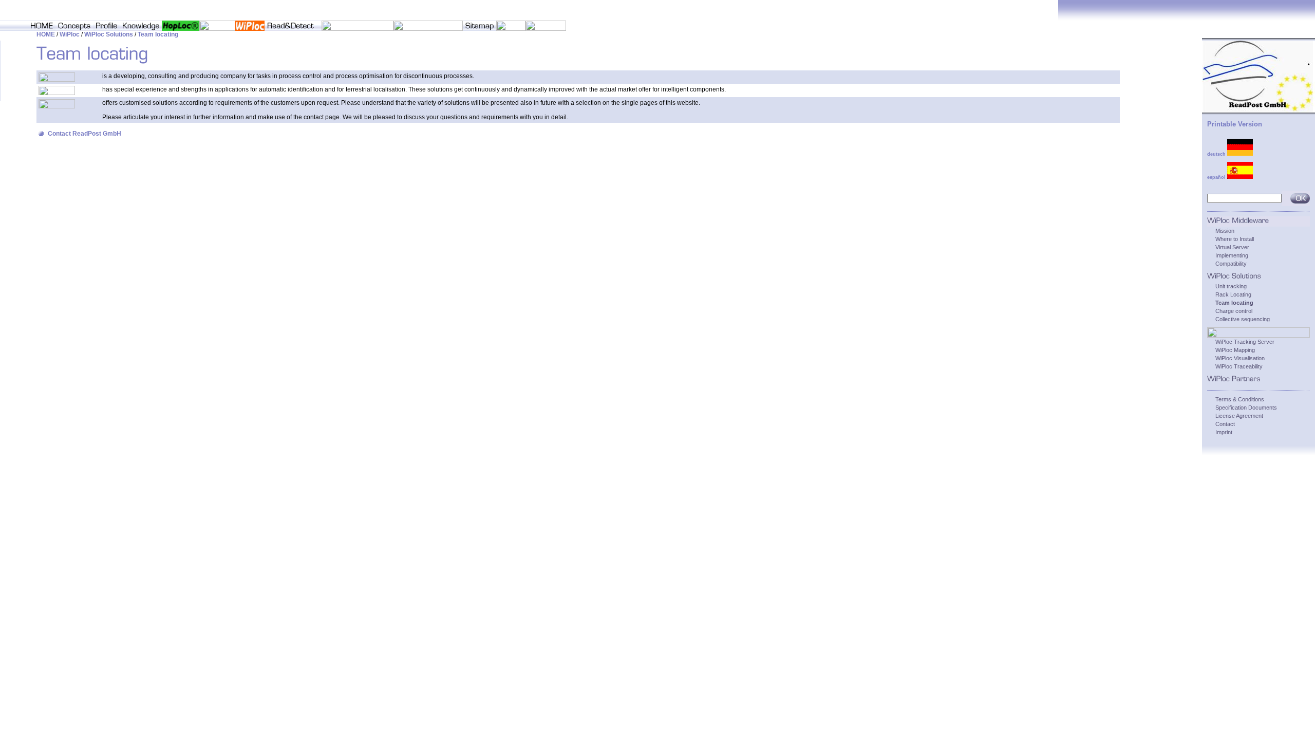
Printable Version (1234, 124)
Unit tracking (1231, 286)
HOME (45, 34)
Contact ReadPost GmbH (84, 133)
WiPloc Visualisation (1240, 358)
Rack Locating (1233, 294)
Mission (1224, 231)
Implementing (1231, 255)
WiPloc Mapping (1235, 350)
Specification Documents (1246, 407)
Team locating (158, 34)
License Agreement (1239, 416)
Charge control (1233, 311)
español (1217, 177)
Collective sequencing (1242, 319)
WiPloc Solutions (108, 34)
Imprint (1223, 432)
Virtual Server (1232, 247)
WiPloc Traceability (1239, 366)
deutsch (1217, 154)
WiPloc (70, 34)
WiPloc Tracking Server (1244, 342)
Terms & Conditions (1239, 399)
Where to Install (1234, 239)
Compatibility (1231, 264)
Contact (1225, 424)
